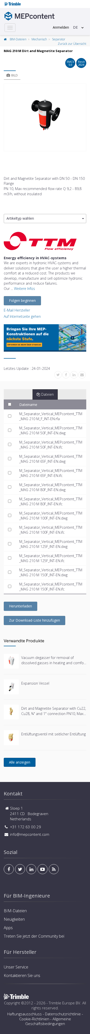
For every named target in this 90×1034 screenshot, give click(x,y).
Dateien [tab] (47, 394)
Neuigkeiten (14, 919)
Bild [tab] (14, 75)
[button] (45, 218)
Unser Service (16, 967)
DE (75, 27)
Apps (8, 927)
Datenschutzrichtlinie (63, 1013)
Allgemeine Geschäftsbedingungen (48, 1021)
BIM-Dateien (18, 39)
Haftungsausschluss (24, 1013)
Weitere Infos (24, 288)
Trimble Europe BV (64, 1002)
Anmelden (61, 27)
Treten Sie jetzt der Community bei (34, 936)
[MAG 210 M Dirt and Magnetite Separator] (45, 117)
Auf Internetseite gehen (22, 316)
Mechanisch (39, 39)
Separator (58, 39)
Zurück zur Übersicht (72, 44)
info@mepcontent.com (29, 834)
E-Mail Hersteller (17, 310)
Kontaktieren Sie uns (22, 975)
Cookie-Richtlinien (34, 1018)
